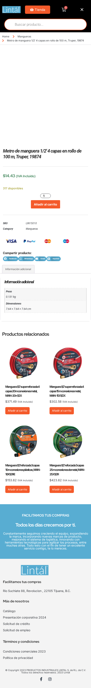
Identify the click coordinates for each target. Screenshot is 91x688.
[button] (10, 258)
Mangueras (24, 36)
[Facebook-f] (41, 679)
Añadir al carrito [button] (17, 410)
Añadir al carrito (45, 204)
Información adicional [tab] (18, 269)
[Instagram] (50, 679)
